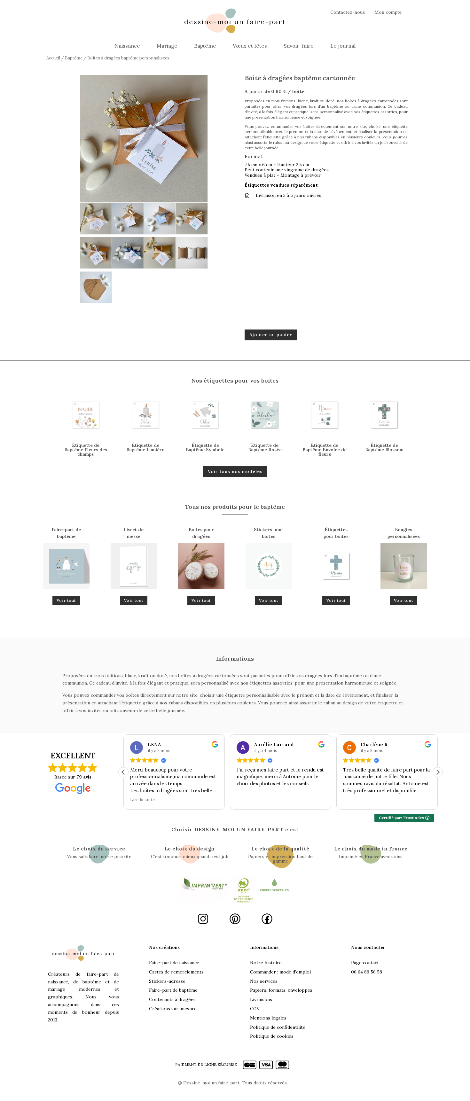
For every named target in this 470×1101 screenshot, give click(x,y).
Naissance (127, 46)
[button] (438, 772)
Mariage (167, 46)
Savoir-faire (299, 46)
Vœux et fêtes (250, 46)
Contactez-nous (347, 12)
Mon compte (388, 12)
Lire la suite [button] (142, 799)
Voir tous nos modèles (235, 471)
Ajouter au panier (270, 334)
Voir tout (66, 600)
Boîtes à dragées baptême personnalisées (128, 58)
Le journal (343, 46)
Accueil (53, 58)
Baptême (205, 46)
